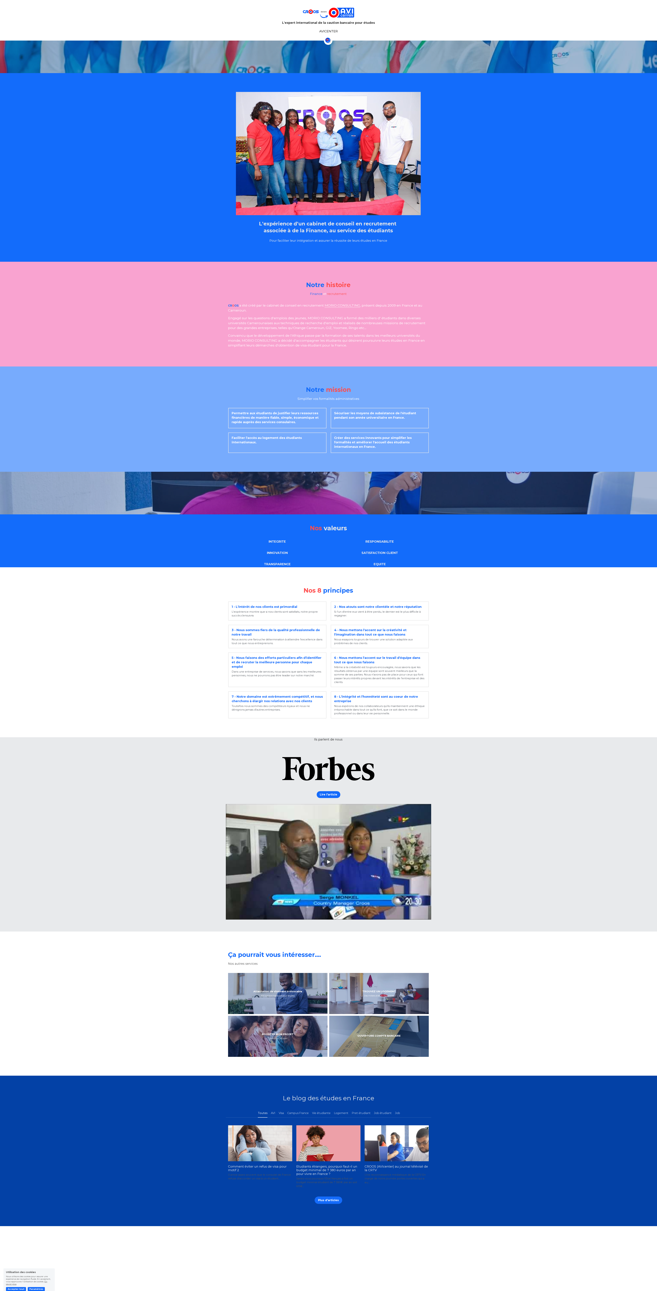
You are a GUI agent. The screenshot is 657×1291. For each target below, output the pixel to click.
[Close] (367, 613)
